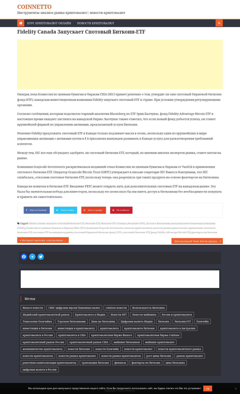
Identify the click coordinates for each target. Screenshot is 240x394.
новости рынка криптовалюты (121, 355)
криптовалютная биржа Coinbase (158, 335)
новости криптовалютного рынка (179, 349)
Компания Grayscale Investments (104, 227)
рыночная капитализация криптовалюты (49, 362)
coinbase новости (116, 307)
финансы (120, 362)
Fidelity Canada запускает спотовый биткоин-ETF (56, 223)
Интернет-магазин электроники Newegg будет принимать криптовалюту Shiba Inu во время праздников (45, 240)
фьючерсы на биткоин (204, 232)
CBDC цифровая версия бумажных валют (74, 307)
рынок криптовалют (190, 355)
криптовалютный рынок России (43, 342)
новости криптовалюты (138, 227)
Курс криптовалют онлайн (49, 23)
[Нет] (235, 388)
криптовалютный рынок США (89, 342)
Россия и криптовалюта (177, 314)
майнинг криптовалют (159, 342)
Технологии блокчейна (37, 321)
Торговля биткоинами (71, 321)
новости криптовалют (138, 349)
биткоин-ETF (92, 223)
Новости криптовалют (95, 23)
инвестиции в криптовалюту (76, 328)
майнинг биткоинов (127, 342)
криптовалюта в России (38, 335)
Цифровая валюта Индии (137, 321)
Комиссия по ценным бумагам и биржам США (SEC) (55, 227)
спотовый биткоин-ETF (136, 232)
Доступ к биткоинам (158, 223)
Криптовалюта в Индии (90, 314)
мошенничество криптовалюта (42, 349)
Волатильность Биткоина (148, 307)
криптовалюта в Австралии (177, 328)
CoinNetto (34, 6)
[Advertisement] (120, 64)
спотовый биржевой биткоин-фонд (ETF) (98, 232)
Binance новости (33, 307)
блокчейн (202, 321)
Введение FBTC (136, 223)
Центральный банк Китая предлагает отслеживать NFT (198, 241)
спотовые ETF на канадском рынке (53, 232)
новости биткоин (79, 349)
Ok (207, 388)
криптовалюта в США (72, 335)
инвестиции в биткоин (37, 328)
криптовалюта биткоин (139, 328)
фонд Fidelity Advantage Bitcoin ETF (170, 232)
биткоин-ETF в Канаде (114, 223)
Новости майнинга (144, 314)
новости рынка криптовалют (170, 227)
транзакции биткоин (95, 362)
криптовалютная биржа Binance (111, 335)
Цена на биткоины (103, 321)
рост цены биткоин (158, 355)
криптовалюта (109, 328)
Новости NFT (119, 314)
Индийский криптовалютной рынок (46, 314)
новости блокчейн (107, 349)
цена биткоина (175, 362)
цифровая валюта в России (40, 369)
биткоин (163, 321)
